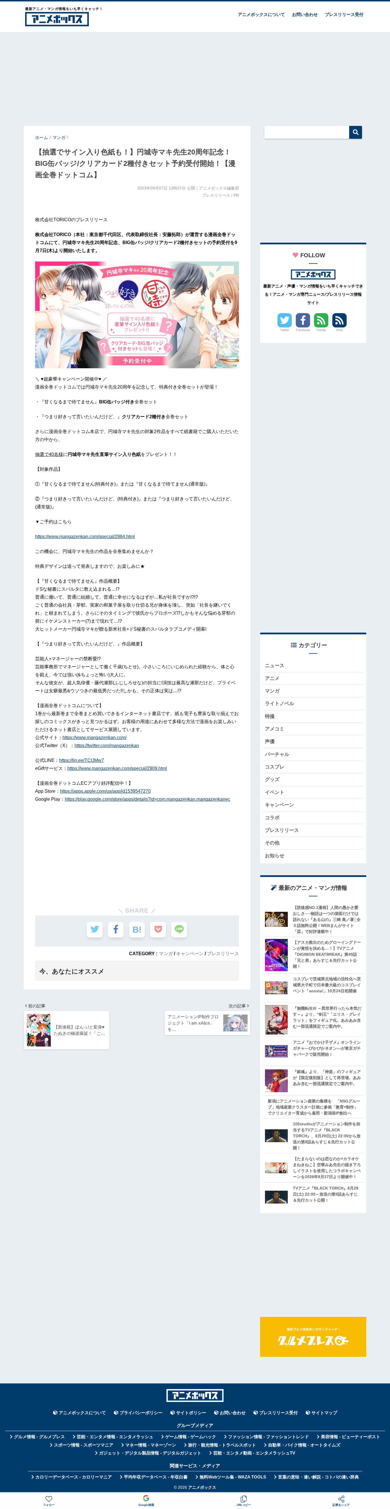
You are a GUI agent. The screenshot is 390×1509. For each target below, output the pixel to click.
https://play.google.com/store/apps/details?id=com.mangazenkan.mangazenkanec (147, 799)
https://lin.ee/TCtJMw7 (81, 760)
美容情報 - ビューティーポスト (350, 1436)
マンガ (166, 953)
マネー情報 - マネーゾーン (150, 1445)
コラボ (272, 817)
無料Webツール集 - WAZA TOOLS (233, 1477)
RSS (339, 330)
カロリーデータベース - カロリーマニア (73, 1477)
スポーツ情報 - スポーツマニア (83, 1445)
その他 (272, 843)
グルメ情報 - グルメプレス (39, 1436)
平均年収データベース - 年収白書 (156, 1477)
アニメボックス (202, 1487)
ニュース (274, 665)
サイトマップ (324, 1413)
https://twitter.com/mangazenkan (107, 745)
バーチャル (277, 754)
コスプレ (274, 767)
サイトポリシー (191, 1413)
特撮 (270, 716)
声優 (270, 741)
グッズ (272, 779)
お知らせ (274, 855)
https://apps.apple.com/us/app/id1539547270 (105, 791)
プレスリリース (223, 953)
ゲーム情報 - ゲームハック (190, 1436)
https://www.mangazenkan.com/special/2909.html (117, 768)
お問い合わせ (305, 14)
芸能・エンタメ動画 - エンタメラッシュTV (254, 1453)
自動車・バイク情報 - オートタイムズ (304, 1445)
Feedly (321, 330)
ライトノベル (279, 703)
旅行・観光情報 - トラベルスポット (222, 1445)
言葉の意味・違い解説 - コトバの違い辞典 (318, 1477)
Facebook (303, 330)
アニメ (272, 678)
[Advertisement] (195, 76)
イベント (274, 792)
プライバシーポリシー (141, 1413)
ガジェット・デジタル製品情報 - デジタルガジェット (150, 1453)
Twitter (284, 330)
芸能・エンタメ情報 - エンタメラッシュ (115, 1436)
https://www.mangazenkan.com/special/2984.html (85, 536)
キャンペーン (190, 953)
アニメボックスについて (261, 14)
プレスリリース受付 (344, 14)
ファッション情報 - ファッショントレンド (268, 1436)
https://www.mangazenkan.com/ (94, 737)
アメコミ (274, 729)
